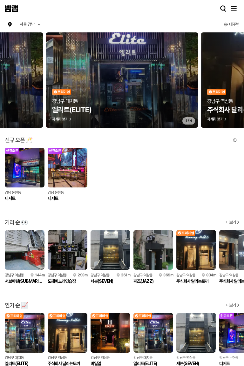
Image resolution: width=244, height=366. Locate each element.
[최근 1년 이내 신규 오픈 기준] (234, 140)
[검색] (223, 8)
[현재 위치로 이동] (10, 24)
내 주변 (234, 24)
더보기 (231, 222)
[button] (30, 24)
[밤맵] (11, 8)
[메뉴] (233, 8)
